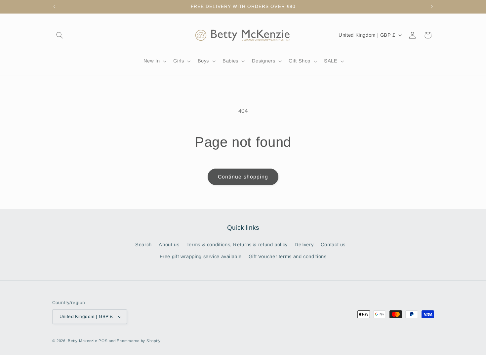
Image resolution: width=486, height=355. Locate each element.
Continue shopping (243, 176)
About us (169, 244)
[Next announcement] (432, 6)
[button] (59, 35)
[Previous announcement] (54, 6)
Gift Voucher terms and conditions (288, 256)
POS (103, 341)
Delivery (304, 244)
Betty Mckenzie (82, 341)
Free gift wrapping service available (201, 256)
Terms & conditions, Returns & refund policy (237, 244)
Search (143, 244)
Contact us (333, 244)
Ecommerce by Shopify (139, 341)
